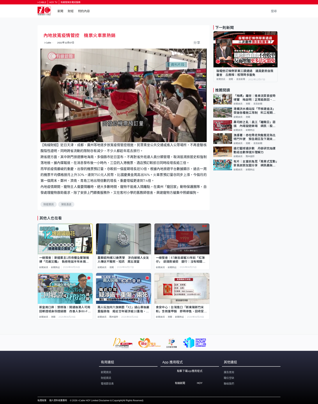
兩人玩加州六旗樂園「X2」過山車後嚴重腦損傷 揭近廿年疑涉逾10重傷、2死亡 (123, 309)
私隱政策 (42, 400)
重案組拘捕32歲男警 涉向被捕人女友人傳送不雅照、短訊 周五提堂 (123, 259)
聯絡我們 (229, 383)
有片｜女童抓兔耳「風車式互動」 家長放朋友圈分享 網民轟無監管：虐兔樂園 (256, 163)
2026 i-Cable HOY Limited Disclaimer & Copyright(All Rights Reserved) (107, 400)
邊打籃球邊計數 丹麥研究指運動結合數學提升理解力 (254, 150)
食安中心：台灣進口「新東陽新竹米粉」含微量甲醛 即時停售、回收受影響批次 (181, 309)
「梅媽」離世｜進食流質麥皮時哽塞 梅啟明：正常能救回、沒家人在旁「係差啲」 (254, 98)
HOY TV (53, 2)
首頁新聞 (240, 79)
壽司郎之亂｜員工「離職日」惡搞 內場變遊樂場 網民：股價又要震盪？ (254, 124)
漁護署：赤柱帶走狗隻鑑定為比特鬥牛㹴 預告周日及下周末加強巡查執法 (254, 137)
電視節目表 (107, 383)
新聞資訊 (43, 267)
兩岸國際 (113, 317)
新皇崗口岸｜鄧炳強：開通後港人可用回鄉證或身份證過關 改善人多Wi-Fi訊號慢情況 (64, 309)
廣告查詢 (229, 372)
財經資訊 (48, 204)
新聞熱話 (55, 267)
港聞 (111, 267)
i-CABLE (42, 2)
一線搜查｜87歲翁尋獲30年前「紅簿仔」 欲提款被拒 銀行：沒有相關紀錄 (180, 260)
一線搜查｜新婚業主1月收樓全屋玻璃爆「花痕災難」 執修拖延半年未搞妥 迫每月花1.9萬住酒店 (65, 260)
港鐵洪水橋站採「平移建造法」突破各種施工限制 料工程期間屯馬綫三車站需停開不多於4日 (254, 111)
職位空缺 (229, 378)
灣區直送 (66, 204)
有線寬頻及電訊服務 (70, 2)
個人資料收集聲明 (58, 400)
